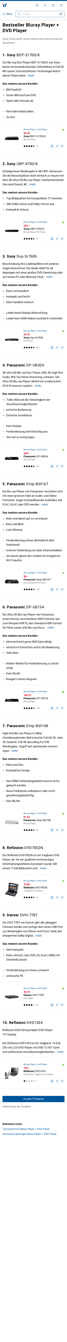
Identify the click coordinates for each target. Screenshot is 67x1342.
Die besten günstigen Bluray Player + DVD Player (29, 1134)
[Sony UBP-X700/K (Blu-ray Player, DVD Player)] (33, 231)
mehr (31, 75)
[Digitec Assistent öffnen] (53, 5)
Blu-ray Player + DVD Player (35, 129)
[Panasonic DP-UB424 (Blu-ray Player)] (33, 458)
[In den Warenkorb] (62, 146)
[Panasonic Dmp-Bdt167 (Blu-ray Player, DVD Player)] (33, 581)
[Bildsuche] (61, 14)
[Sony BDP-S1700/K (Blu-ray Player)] (33, 138)
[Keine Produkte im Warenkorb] (61, 5)
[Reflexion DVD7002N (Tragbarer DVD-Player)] (33, 889)
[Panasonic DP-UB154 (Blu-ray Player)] (33, 700)
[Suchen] (19, 14)
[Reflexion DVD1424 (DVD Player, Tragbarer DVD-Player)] (33, 1073)
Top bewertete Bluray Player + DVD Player (26, 1129)
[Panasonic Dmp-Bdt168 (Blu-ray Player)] (33, 822)
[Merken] (57, 146)
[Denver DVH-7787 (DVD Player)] (33, 997)
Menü (9, 13)
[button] (17, 43)
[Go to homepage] (4, 5)
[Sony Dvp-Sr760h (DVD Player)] (33, 339)
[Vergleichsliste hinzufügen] (52, 146)
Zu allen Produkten (33, 1098)
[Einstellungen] (37, 5)
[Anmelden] (45, 5)
